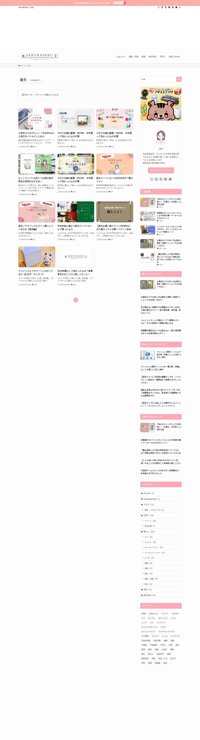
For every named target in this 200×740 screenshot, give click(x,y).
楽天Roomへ (119, 3)
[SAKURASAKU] (39, 56)
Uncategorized (151, 499)
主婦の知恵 (145, 641)
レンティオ (175, 636)
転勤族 (157, 663)
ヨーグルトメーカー (155, 553)
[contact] (176, 7)
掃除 (172, 649)
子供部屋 (153, 645)
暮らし (149, 531)
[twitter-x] (158, 7)
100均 (143, 614)
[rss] (173, 7)
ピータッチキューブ (149, 627)
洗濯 (169, 654)
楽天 (148, 589)
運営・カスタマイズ (154, 510)
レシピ (149, 558)
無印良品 (150, 595)
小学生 (164, 649)
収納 (148, 568)
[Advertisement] (100, 29)
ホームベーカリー (154, 547)
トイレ (173, 618)
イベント (150, 521)
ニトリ (144, 623)
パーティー (161, 623)
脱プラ (173, 658)
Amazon (149, 493)
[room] (165, 7)
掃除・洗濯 (151, 579)
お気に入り (153, 614)
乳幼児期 (150, 526)
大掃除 (144, 645)
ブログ (149, 504)
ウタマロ (175, 614)
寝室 (157, 649)
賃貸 (150, 663)
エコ (148, 537)
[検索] (180, 7)
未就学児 (160, 654)
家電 (143, 649)
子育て (149, 515)
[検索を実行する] (179, 79)
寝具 (150, 649)
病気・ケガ (163, 658)
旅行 (143, 654)
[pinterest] (169, 7)
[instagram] (162, 7)
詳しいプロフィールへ (161, 170)
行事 (143, 663)
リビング (155, 636)
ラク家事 (144, 636)
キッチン (150, 542)
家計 (148, 574)
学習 (170, 645)
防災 (148, 584)
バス (151, 623)
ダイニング (163, 618)
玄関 (153, 658)
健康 (148, 563)
